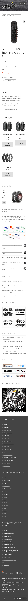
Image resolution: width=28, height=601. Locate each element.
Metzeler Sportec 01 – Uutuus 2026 (11, 351)
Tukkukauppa (7, 435)
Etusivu (4, 14)
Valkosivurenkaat (8, 563)
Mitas (5, 508)
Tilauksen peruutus (8, 460)
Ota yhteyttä (7, 466)
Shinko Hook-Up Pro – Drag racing (10, 344)
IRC (13, 80)
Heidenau (6, 494)
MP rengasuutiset (8, 542)
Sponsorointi (7, 438)
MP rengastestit (8, 536)
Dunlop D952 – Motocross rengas (10, 578)
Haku (14, 598)
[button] (24, 21)
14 (11, 80)
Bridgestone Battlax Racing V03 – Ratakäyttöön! (14, 348)
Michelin (6, 505)
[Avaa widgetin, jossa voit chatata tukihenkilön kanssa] (20, 598)
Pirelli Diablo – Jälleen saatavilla (10, 585)
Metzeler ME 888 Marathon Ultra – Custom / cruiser (14, 353)
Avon (5, 477)
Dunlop (5, 491)
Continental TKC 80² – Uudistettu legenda (12, 589)
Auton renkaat (7, 430)
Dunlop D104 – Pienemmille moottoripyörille (13, 341)
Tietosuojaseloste (8, 455)
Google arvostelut (8, 441)
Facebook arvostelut (9, 444)
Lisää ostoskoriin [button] (7, 144)
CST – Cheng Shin (8, 489)
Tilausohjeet (7, 557)
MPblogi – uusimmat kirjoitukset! (12, 573)
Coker (5, 483)
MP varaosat (7, 427)
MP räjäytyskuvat (8, 531)
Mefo (5, 500)
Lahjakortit (6, 446)
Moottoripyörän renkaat (16, 14)
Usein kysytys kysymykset (10, 560)
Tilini (5, 452)
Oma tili (4, 598)
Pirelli (5, 511)
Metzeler (6, 502)
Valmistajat (6, 565)
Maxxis (5, 497)
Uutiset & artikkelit (8, 554)
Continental (7, 486)
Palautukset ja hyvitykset (10, 457)
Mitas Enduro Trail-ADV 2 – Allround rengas (12, 346)
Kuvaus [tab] (3, 87)
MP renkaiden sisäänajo (9, 547)
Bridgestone (7, 480)
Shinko (5, 516)
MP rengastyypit (8, 539)
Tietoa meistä (7, 463)
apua (11, 292)
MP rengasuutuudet (8, 544)
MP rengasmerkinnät (9, 533)
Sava (5, 513)
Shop (8, 14)
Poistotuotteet (7, 449)
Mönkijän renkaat (8, 433)
